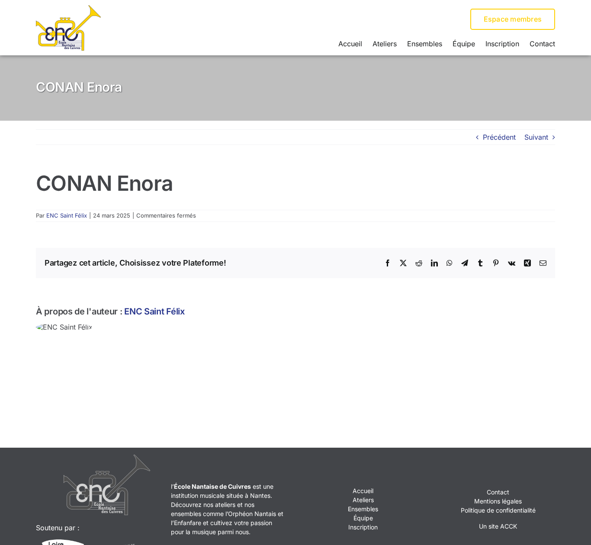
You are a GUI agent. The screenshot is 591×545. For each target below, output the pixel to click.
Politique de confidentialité (498, 510)
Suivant (536, 137)
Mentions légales (498, 501)
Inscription (363, 527)
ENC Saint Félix (66, 215)
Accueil (363, 490)
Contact (498, 492)
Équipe (363, 518)
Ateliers (363, 499)
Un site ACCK (498, 526)
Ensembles (363, 509)
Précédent (499, 137)
